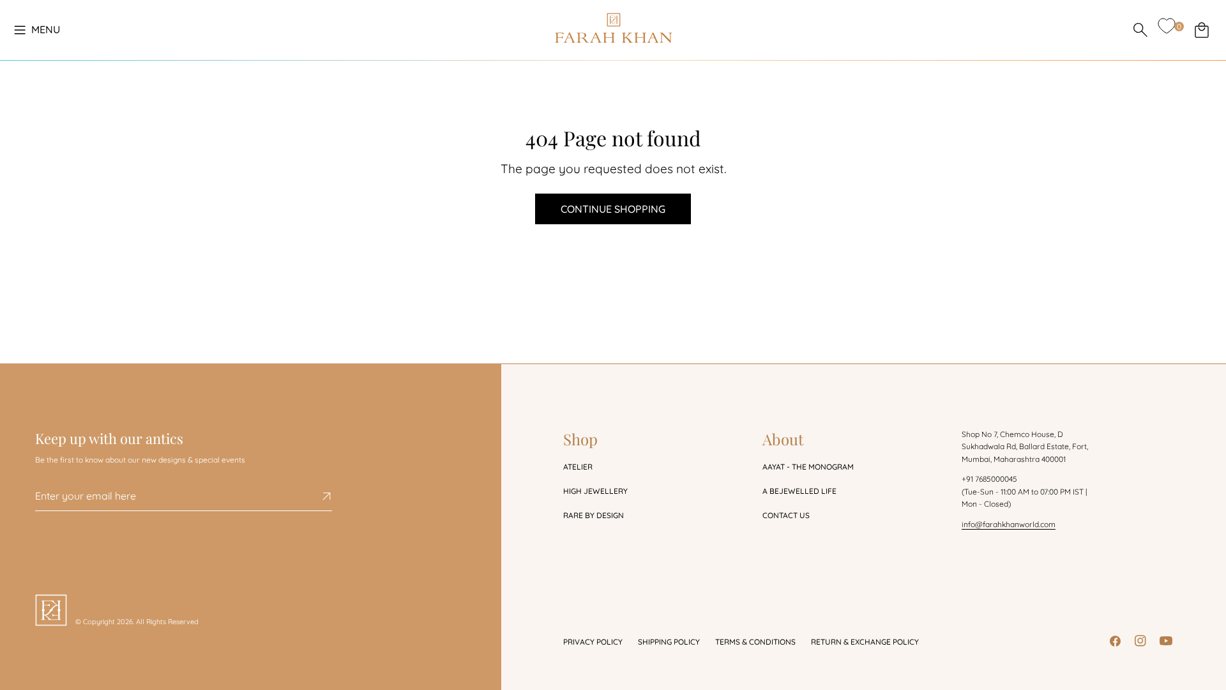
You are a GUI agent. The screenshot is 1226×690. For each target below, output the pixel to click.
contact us (786, 515)
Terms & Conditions (755, 642)
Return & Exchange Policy (865, 642)
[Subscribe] (317, 496)
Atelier (578, 466)
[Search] (1140, 30)
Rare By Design (593, 515)
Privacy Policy (593, 642)
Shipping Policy (669, 642)
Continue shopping (613, 209)
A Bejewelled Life (799, 491)
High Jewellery (595, 491)
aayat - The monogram (808, 466)
